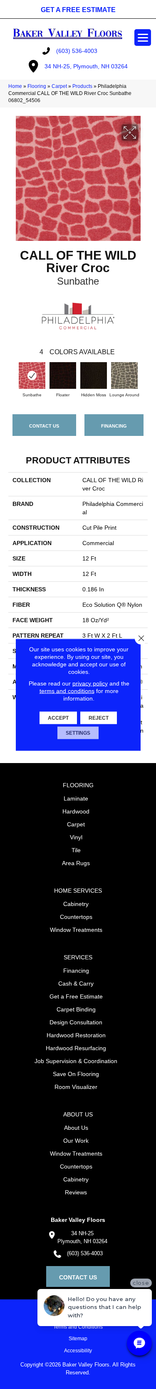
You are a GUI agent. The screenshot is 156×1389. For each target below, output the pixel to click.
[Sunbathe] (32, 375)
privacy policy (90, 683)
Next (143, 376)
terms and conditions (67, 690)
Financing (114, 425)
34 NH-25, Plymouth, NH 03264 (86, 66)
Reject (99, 718)
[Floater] (62, 375)
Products (82, 86)
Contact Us (44, 425)
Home (15, 86)
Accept (58, 718)
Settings (78, 733)
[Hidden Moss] (93, 375)
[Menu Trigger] (142, 37)
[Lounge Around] (124, 375)
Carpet (59, 86)
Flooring (36, 86)
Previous (12, 376)
